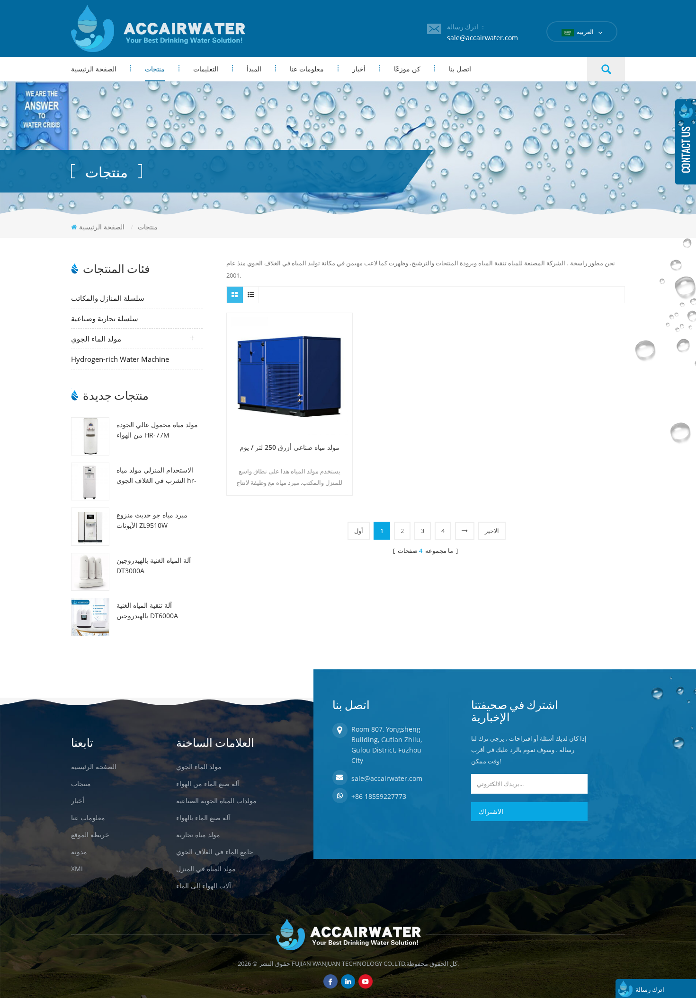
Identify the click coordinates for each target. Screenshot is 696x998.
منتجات (155, 68)
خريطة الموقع (90, 834)
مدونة (79, 851)
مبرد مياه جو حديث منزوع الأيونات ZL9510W (151, 520)
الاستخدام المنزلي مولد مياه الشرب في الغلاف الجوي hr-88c (156, 475)
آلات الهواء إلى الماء (203, 885)
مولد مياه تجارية (198, 834)
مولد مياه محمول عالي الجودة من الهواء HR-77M (157, 429)
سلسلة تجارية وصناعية (104, 318)
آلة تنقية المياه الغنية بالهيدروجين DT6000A (147, 610)
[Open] (685, 141)
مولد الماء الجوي (96, 338)
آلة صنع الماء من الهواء (207, 783)
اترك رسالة (649, 989)
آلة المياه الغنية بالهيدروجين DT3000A (153, 565)
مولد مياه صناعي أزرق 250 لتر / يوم (289, 447)
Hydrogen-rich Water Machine (120, 359)
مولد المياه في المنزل (206, 868)
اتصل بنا (460, 68)
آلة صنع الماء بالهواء (203, 817)
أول (358, 530)
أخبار (359, 68)
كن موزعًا (407, 68)
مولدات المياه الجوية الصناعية (216, 800)
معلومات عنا (307, 68)
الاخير (492, 530)
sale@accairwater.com (482, 37)
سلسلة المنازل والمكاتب (107, 298)
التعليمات (205, 68)
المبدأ (254, 68)
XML (77, 868)
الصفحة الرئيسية (93, 68)
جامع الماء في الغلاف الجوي (214, 851)
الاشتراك (491, 811)
